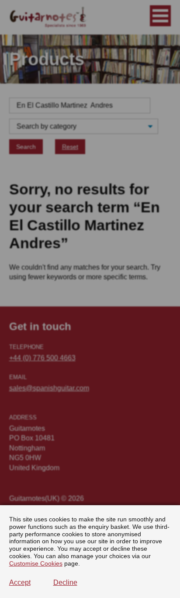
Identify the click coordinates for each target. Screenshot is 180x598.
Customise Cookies (35, 563)
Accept (20, 582)
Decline (65, 582)
